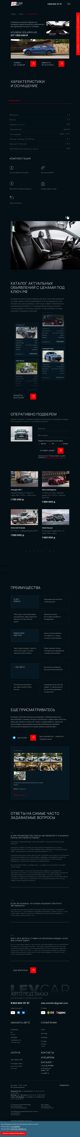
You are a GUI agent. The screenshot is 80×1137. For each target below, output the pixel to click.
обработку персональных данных (56, 457)
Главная (13, 14)
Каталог (21, 14)
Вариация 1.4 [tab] (15, 101)
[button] (78, 34)
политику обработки (18, 1129)
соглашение (15, 1126)
